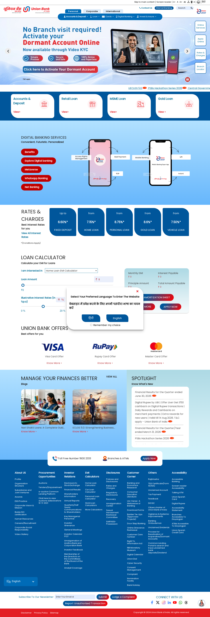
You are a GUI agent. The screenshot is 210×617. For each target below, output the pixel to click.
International (113, 11)
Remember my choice (106, 325)
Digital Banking (125, 16)
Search (181, 8)
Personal (73, 11)
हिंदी (91, 318)
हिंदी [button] (203, 2)
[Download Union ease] (201, 11)
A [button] (177, 2)
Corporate (92, 11)
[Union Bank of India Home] (27, 9)
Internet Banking (164, 8)
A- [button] (174, 2)
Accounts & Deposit (76, 16)
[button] (185, 2)
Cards (108, 16)
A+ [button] (181, 2)
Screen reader (164, 2)
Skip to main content (144, 2)
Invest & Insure (147, 16)
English (117, 318)
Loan (95, 16)
